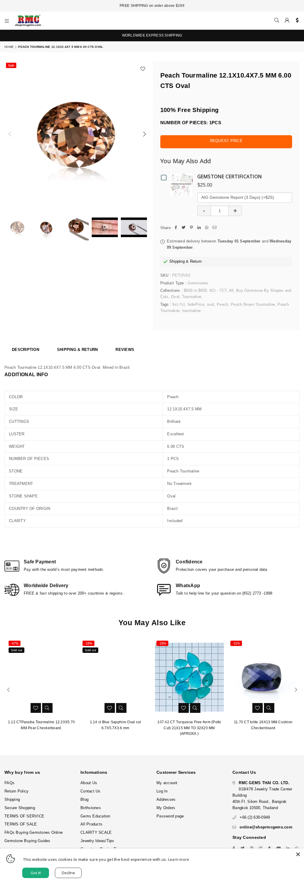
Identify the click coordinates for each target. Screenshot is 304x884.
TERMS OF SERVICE (24, 816)
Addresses (165, 799)
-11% (236, 643)
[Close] (298, 854)
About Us (88, 783)
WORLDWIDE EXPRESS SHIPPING (152, 35)
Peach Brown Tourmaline (253, 304)
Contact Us (90, 791)
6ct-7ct (178, 304)
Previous (9, 134)
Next (145, 134)
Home (9, 46)
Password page (170, 816)
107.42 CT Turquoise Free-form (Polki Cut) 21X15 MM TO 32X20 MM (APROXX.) (189, 727)
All (231, 290)
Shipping (177, 261)
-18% (88, 643)
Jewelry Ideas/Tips (97, 841)
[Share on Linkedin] (199, 228)
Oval (175, 296)
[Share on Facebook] (176, 228)
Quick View (182, 184)
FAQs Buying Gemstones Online (33, 832)
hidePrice (196, 304)
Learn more (178, 859)
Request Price (226, 140)
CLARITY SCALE (96, 832)
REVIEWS (124, 349)
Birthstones (90, 808)
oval (210, 304)
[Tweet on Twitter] (184, 228)
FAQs (9, 783)
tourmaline (191, 310)
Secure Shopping (19, 808)
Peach (222, 304)
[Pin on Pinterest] (191, 228)
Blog (84, 799)
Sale (11, 65)
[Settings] (296, 20)
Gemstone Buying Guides (27, 841)
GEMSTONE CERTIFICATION (229, 176)
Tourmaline (192, 296)
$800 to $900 (195, 290)
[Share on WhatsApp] (207, 228)
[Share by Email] (214, 228)
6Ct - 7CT (218, 290)
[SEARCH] (277, 20)
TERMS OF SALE (20, 824)
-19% (162, 643)
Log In (162, 791)
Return (196, 261)
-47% (14, 643)
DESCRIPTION (25, 349)
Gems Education (95, 816)
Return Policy (16, 791)
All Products (91, 824)
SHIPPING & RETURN (77, 349)
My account (167, 783)
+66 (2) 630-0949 (255, 817)
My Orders (165, 808)
